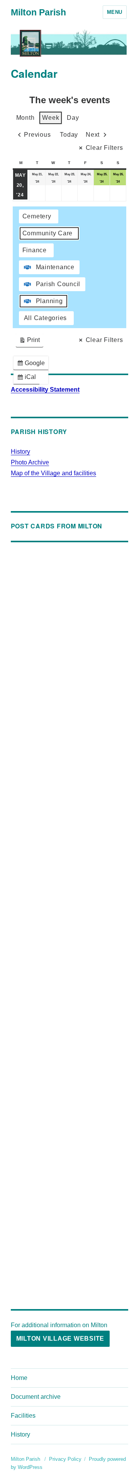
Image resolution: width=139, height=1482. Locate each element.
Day (73, 117)
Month (25, 117)
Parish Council (58, 284)
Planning (49, 301)
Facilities (23, 1415)
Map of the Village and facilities (53, 473)
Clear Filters (104, 147)
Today (69, 134)
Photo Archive (30, 462)
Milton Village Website (60, 1338)
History (20, 451)
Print (29, 342)
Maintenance (55, 267)
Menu (114, 12)
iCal (28, 379)
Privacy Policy (65, 1459)
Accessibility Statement (45, 389)
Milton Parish (38, 12)
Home (19, 1378)
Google (32, 365)
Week (50, 117)
